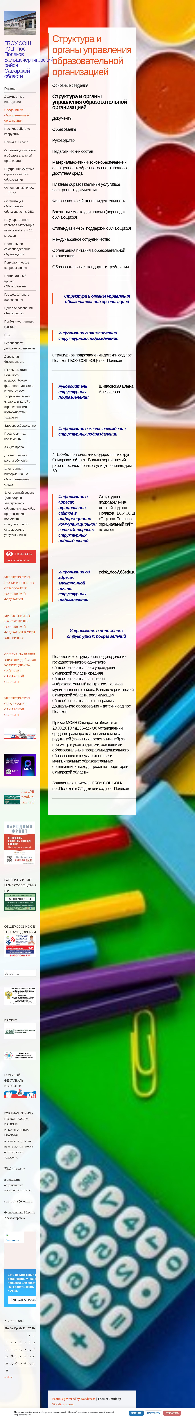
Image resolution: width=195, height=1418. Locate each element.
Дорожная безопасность (14, 359)
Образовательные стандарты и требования (90, 266)
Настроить (153, 1413)
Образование (64, 129)
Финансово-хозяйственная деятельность (88, 200)
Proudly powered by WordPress (73, 1399)
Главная (10, 88)
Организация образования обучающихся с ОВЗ (19, 206)
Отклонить (172, 1413)
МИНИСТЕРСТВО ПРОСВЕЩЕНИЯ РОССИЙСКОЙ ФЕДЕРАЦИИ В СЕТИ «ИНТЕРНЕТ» (19, 626)
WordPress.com (63, 1404)
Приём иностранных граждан (19, 324)
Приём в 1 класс (16, 142)
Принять (136, 1413)
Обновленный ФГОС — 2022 (19, 190)
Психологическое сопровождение (16, 265)
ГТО (7, 335)
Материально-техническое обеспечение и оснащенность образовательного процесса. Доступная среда (90, 168)
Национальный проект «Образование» (15, 281)
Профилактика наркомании (15, 436)
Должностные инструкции (14, 99)
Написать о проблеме (25, 1300)
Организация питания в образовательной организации (20, 155)
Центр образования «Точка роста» (18, 310)
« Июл (8, 1377)
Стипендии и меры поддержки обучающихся (91, 228)
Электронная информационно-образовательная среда (16, 476)
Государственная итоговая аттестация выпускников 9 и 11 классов (19, 227)
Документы (62, 118)
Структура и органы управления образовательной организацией (89, 102)
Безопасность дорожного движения (19, 345)
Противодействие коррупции (17, 131)
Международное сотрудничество (81, 239)
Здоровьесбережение (20, 425)
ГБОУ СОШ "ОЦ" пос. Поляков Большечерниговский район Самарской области (28, 59)
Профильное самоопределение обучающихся (17, 249)
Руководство (63, 140)
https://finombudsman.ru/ (28, 796)
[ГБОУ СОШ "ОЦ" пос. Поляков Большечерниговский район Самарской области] (20, 23)
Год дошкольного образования (16, 297)
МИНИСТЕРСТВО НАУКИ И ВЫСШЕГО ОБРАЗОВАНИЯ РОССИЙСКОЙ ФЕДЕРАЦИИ (19, 588)
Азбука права (14, 447)
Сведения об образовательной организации (16, 115)
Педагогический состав (72, 151)
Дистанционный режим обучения (16, 457)
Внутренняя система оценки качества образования (19, 174)
